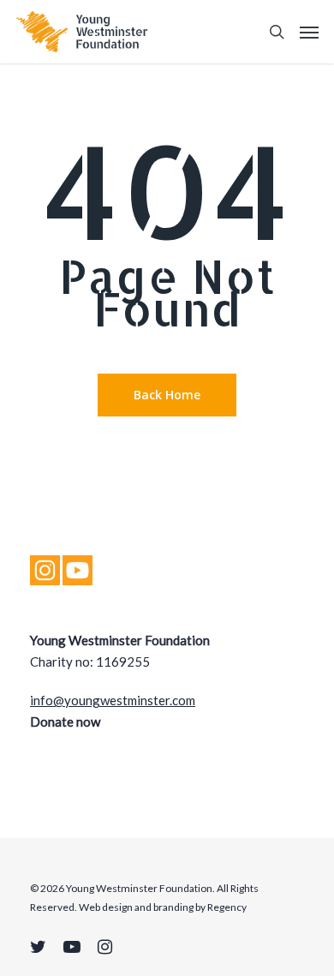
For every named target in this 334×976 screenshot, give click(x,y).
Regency (227, 907)
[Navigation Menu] (309, 31)
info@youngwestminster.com (112, 700)
